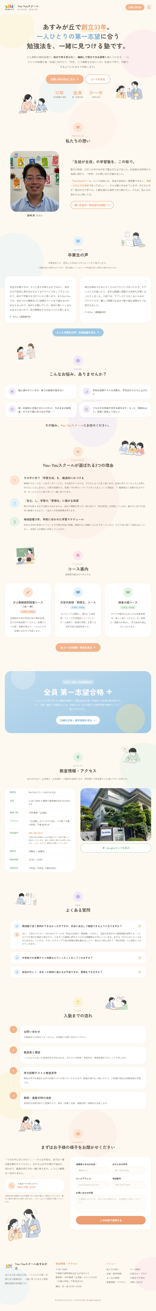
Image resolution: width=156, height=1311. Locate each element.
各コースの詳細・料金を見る (76, 647)
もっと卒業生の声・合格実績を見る (76, 332)
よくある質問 (112, 1277)
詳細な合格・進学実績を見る (76, 720)
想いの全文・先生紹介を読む (90, 205)
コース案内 (135, 1269)
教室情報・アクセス (116, 1282)
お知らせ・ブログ (138, 1273)
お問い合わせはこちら (63, 79)
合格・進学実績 (113, 1273)
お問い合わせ (135, 7)
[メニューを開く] (149, 7)
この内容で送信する (111, 1220)
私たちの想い (112, 1269)
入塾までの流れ (137, 1277)
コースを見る (98, 79)
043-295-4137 (36, 832)
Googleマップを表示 (117, 848)
